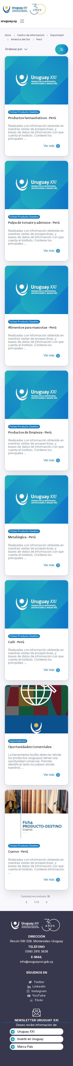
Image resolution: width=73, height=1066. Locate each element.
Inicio (8, 35)
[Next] (46, 902)
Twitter (38, 982)
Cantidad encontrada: (35, 896)
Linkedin (38, 986)
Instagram (39, 991)
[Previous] (26, 902)
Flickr (37, 1000)
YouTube (38, 995)
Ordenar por (14, 49)
